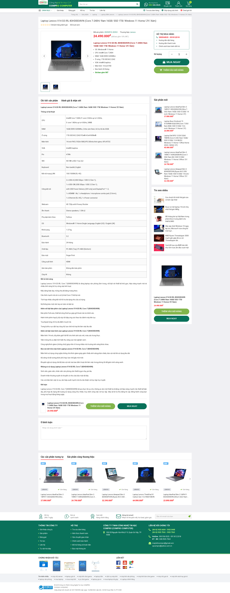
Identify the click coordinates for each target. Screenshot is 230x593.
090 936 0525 (154, 5)
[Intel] (43, 566)
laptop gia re (96, 579)
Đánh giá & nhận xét (71, 100)
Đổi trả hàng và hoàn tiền (81, 545)
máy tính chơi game (85, 576)
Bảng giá (72, 10)
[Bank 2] (125, 567)
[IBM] (56, 566)
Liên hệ (102, 10)
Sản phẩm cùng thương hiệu (80, 456)
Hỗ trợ (82, 10)
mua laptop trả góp (111, 579)
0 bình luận (46, 422)
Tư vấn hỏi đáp (45, 549)
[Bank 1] (118, 567)
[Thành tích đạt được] (69, 566)
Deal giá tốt (187, 10)
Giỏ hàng (189, 6)
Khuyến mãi (168, 6)
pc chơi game (84, 579)
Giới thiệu (60, 10)
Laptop (94, 14)
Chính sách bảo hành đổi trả (169, 46)
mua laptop (59, 579)
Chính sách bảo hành (80, 541)
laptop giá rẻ (70, 576)
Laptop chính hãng (128, 579)
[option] (66, 56)
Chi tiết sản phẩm (49, 100)
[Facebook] (118, 563)
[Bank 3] (131, 567)
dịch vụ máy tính (112, 576)
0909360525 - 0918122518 (169, 37)
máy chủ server (57, 576)
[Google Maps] (131, 563)
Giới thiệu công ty (46, 529)
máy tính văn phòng (128, 576)
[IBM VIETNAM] (82, 566)
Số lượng (158, 54)
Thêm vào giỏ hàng (173, 70)
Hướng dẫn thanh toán (167, 43)
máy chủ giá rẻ (163, 576)
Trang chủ (74, 14)
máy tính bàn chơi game (146, 576)
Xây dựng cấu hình (171, 10)
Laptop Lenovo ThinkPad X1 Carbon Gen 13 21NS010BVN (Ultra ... (143, 497)
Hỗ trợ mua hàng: (165, 34)
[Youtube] (125, 563)
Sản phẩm (85, 14)
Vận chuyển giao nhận (80, 537)
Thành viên (178, 6)
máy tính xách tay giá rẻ (179, 576)
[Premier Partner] (95, 566)
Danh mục (46, 10)
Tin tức (92, 10)
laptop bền (99, 576)
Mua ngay (174, 62)
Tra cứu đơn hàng (152, 10)
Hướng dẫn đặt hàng (166, 40)
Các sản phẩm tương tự (52, 456)
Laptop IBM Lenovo (107, 14)
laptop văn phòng (46, 579)
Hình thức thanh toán (80, 533)
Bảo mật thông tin (79, 549)
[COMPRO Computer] (43, 2)
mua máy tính (71, 579)
